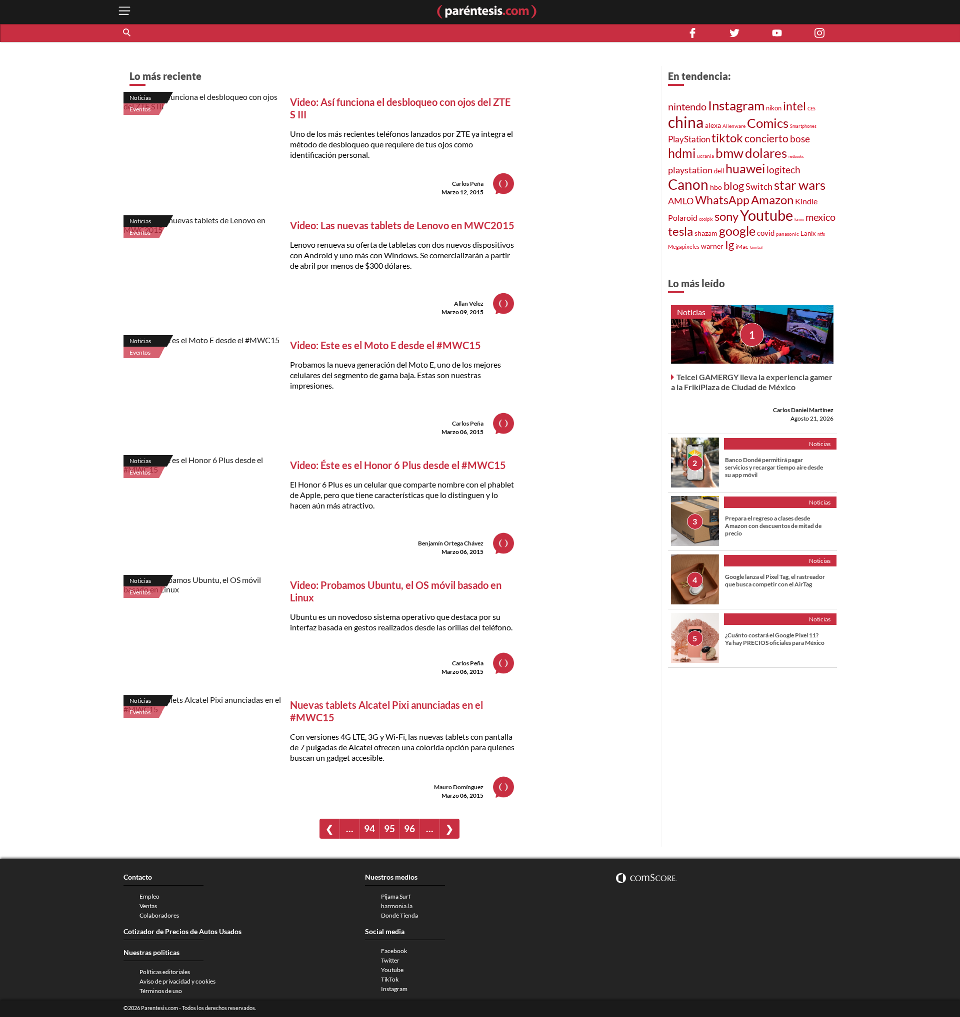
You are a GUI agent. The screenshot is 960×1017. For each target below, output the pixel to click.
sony (726, 216)
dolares (766, 153)
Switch (759, 186)
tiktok (727, 138)
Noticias (140, 97)
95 (389, 828)
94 (369, 828)
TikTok (389, 979)
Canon (688, 184)
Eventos (140, 109)
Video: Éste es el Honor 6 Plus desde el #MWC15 (398, 465)
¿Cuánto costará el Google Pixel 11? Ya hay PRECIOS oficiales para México (774, 638)
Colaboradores (159, 915)
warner (712, 246)
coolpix (706, 219)
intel (794, 106)
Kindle (806, 201)
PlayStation (689, 139)
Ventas (148, 906)
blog (734, 185)
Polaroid (683, 217)
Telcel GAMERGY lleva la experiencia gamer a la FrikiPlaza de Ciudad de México (751, 381)
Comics (767, 122)
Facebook (394, 951)
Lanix (808, 233)
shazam (706, 233)
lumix (799, 219)
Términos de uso (161, 991)
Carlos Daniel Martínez (803, 409)
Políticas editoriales (165, 972)
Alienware (734, 126)
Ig (729, 244)
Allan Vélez (469, 303)
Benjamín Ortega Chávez (451, 543)
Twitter (390, 960)
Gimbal (756, 247)
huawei (745, 168)
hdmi (682, 153)
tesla (680, 231)
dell (719, 171)
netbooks (796, 156)
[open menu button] (125, 11)
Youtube (766, 215)
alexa (713, 125)
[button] (128, 33)
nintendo (687, 106)
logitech (783, 169)
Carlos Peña (468, 183)
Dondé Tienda (399, 915)
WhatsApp (722, 200)
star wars (800, 184)
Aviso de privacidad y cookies (178, 981)
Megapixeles (684, 247)
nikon (774, 108)
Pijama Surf (395, 896)
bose (800, 138)
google (737, 231)
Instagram (736, 105)
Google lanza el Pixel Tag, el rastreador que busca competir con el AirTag (775, 579)
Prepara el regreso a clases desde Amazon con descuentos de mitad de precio (773, 525)
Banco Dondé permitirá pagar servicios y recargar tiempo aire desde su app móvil (774, 467)
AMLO (681, 200)
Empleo (150, 896)
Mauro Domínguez (459, 787)
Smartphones (803, 126)
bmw (730, 153)
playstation (690, 170)
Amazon (772, 200)
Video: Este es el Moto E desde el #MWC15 (385, 345)
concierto (766, 138)
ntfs (821, 234)
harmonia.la (396, 906)
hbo (716, 187)
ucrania (705, 156)
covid (765, 232)
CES (812, 108)
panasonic (787, 234)
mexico (821, 217)
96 (409, 828)
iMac (742, 246)
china (686, 122)
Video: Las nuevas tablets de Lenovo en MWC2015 (402, 225)
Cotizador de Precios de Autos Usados (183, 931)
